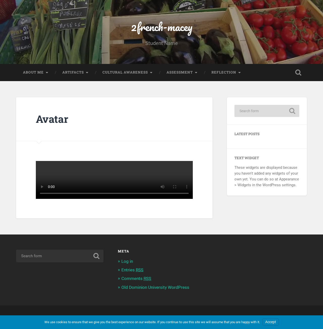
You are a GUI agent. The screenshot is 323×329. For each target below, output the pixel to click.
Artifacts (73, 72)
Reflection (223, 72)
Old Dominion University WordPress (155, 287)
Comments (136, 278)
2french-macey (161, 27)
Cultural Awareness (125, 72)
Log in (127, 261)
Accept (270, 322)
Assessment (180, 72)
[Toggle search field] (298, 72)
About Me (33, 72)
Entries (132, 269)
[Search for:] (266, 111)
